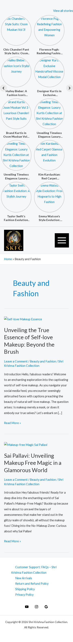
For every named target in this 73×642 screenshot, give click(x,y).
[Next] (69, 88)
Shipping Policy (25, 589)
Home (8, 259)
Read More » (12, 422)
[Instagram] (36, 607)
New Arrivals (23, 578)
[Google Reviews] (46, 607)
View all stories (63, 10)
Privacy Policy (24, 594)
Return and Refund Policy (31, 583)
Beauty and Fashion (43, 361)
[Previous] (3, 88)
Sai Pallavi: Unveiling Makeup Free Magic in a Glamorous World (32, 462)
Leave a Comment (16, 361)
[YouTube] (27, 607)
